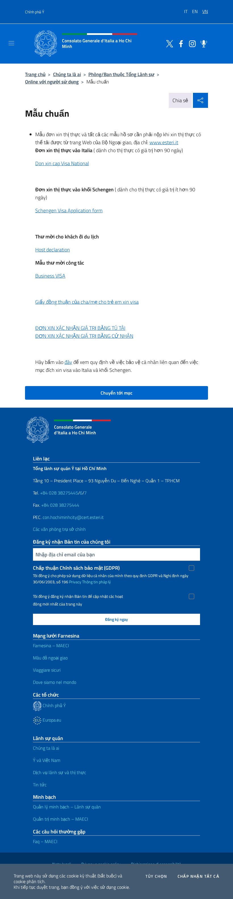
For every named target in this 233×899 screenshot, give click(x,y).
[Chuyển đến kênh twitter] (168, 43)
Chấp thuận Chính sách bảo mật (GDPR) (76, 568)
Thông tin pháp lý (96, 582)
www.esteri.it (163, 142)
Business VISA (50, 276)
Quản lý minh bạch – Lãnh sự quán (67, 806)
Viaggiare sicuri (47, 670)
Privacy (75, 582)
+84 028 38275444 (60, 505)
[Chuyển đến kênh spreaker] (202, 43)
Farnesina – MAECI (51, 645)
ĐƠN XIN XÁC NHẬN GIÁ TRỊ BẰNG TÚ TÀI (80, 328)
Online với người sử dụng (52, 81)
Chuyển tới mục (116, 392)
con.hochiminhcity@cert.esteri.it (73, 517)
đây (68, 362)
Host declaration (52, 249)
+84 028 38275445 (59, 492)
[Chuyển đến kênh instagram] (191, 43)
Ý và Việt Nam (46, 760)
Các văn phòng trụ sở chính (59, 529)
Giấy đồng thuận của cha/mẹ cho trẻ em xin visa (87, 302)
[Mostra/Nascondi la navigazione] (11, 43)
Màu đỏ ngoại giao (50, 657)
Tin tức (40, 784)
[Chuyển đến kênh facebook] (179, 43)
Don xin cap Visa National (62, 163)
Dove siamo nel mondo (54, 682)
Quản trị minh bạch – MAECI (60, 819)
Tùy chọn (156, 876)
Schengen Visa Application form (69, 210)
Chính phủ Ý (34, 12)
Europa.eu (51, 719)
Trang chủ (35, 74)
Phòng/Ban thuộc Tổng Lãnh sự (121, 74)
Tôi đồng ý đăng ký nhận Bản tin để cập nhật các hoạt (78, 596)
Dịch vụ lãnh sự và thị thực (59, 772)
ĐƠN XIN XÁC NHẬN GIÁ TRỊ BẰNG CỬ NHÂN (84, 336)
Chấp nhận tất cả (198, 876)
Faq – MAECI (45, 841)
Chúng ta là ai (67, 74)
